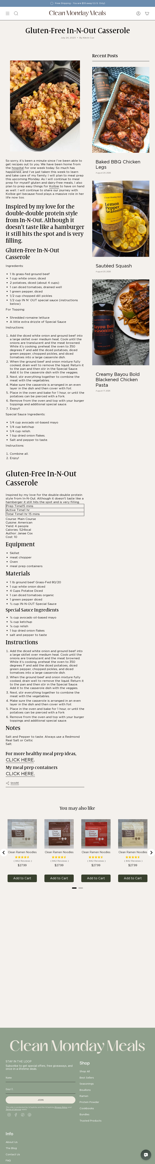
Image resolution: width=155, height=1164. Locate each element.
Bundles (84, 1114)
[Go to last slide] (4, 852)
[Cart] (147, 13)
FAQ (8, 1160)
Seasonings (87, 1083)
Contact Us (13, 1154)
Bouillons (85, 1089)
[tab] (74, 888)
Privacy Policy (60, 1107)
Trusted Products (91, 1120)
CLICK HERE (20, 760)
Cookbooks (87, 1108)
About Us (12, 1142)
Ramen (84, 1095)
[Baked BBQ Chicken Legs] (120, 110)
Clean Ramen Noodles (22, 852)
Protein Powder (89, 1102)
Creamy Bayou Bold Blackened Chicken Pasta (118, 380)
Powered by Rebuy (77, 893)
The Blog (11, 1148)
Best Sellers (87, 1077)
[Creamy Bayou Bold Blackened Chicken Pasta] (120, 322)
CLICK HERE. (20, 773)
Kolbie (54, 186)
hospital (18, 168)
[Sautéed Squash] (120, 219)
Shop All (85, 1071)
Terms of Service (13, 1109)
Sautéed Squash (114, 266)
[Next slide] (151, 852)
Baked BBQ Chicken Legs (118, 164)
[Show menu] (7, 13)
